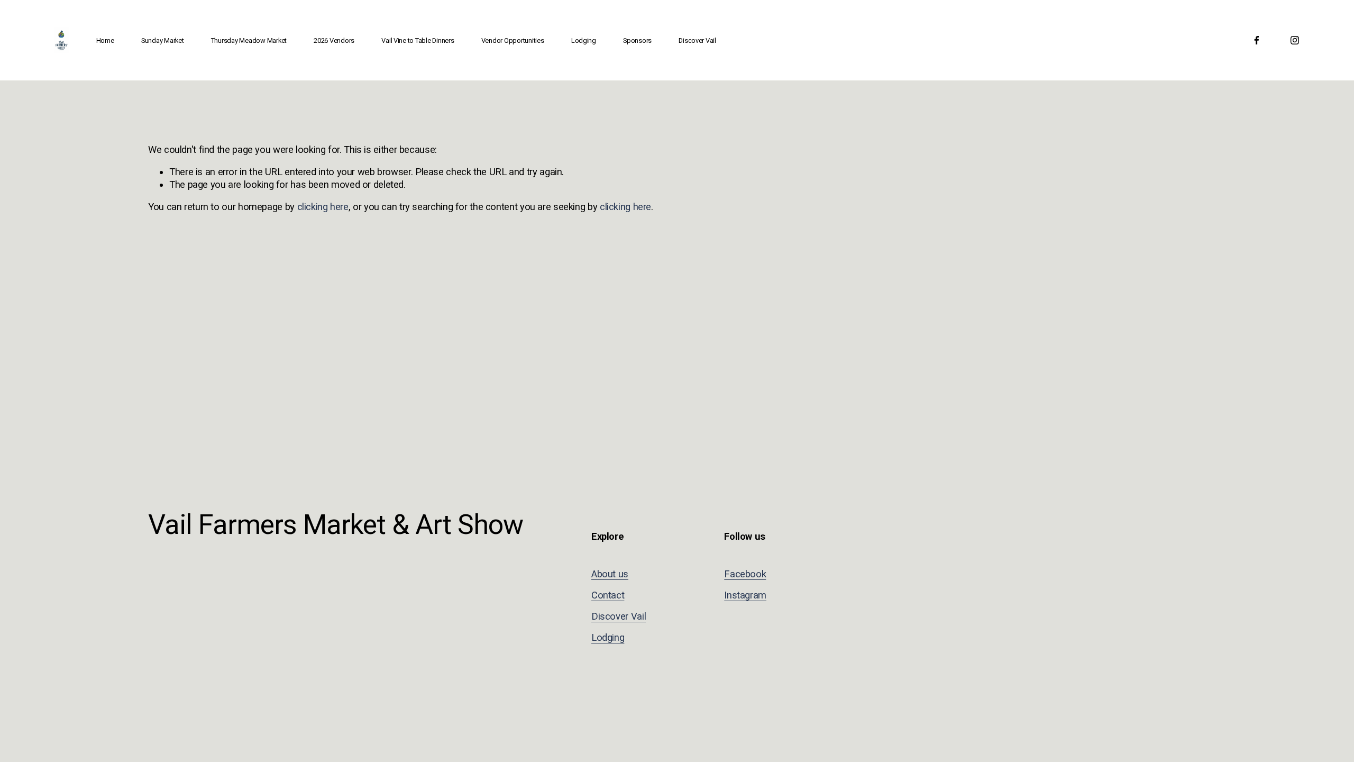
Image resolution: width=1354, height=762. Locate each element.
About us (609, 573)
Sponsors (637, 40)
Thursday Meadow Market (249, 40)
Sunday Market (162, 40)
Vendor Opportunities (512, 40)
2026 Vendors (334, 40)
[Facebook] (1256, 40)
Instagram (745, 595)
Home (105, 40)
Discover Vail (697, 40)
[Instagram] (1294, 40)
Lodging (583, 40)
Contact (607, 595)
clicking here (323, 206)
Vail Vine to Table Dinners (417, 40)
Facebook (745, 573)
